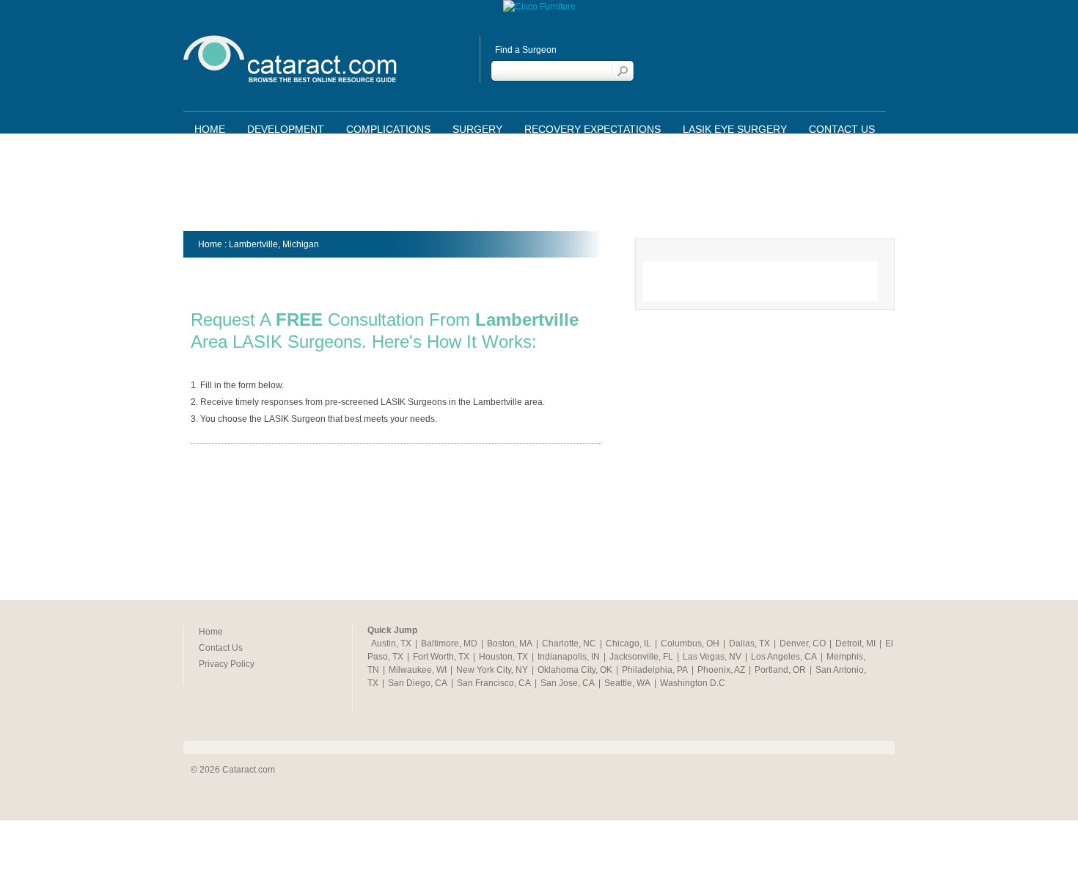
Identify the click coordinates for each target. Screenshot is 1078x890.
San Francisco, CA (494, 683)
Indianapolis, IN (569, 657)
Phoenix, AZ (721, 670)
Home (209, 129)
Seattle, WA (627, 683)
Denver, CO (803, 643)
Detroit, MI (855, 643)
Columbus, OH (690, 643)
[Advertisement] (539, 187)
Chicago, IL (628, 643)
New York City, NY (492, 670)
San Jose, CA (567, 683)
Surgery (477, 129)
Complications (388, 129)
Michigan (300, 244)
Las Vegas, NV (712, 657)
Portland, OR (780, 670)
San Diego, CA (417, 683)
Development (285, 129)
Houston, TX (503, 657)
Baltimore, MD (449, 643)
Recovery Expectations (592, 129)
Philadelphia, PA (655, 670)
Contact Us (842, 129)
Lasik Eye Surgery (735, 129)
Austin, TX (391, 643)
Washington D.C (692, 683)
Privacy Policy (226, 664)
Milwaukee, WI (418, 670)
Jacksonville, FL (641, 657)
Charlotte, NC (569, 643)
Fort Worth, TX (441, 657)
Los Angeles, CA (784, 657)
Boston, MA (509, 643)
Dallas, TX (749, 643)
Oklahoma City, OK (575, 670)
